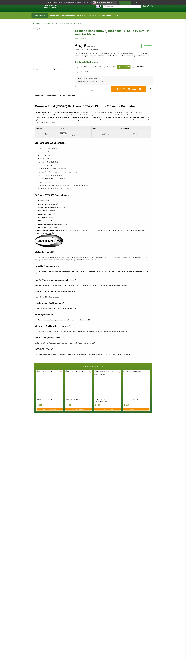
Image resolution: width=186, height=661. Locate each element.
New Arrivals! (54, 15)
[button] (81, 15)
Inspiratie (91, 15)
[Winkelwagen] (151, 6)
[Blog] (144, 6)
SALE (116, 15)
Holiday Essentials (68, 15)
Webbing (38, 23)
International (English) (104, 2)
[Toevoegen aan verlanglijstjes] (150, 89)
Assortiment (38, 15)
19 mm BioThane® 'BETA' (73, 23)
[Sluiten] (136, 3)
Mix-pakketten (104, 15)
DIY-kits (80, 15)
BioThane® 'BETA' (57, 23)
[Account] (148, 6)
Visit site (125, 3)
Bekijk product (49, 409)
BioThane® (46, 23)
